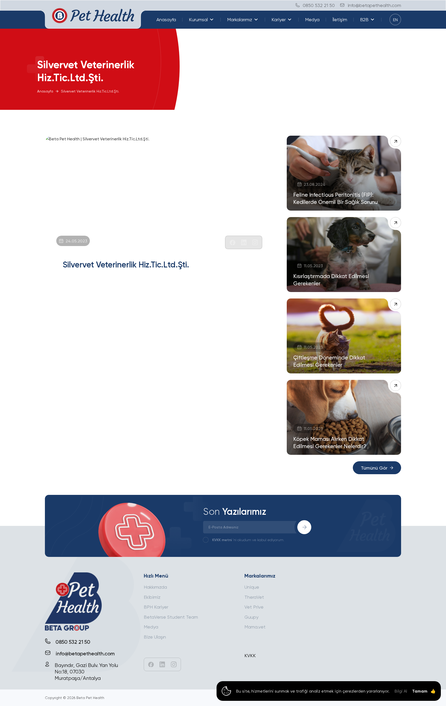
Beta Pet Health (90, 697)
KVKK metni (222, 540)
